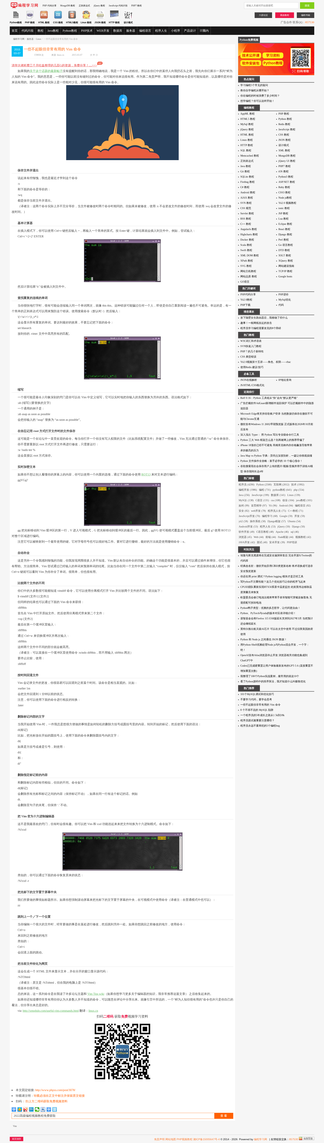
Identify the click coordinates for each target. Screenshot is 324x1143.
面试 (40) (262, 542)
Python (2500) (264, 484)
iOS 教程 (283, 171)
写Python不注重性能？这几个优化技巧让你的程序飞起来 (273, 581)
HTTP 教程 (246, 145)
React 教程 (284, 229)
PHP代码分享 (248, 294)
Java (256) (244, 495)
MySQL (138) (246, 500)
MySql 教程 (247, 124)
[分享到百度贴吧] (43, 1109)
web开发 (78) (258, 510)
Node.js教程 (285, 197)
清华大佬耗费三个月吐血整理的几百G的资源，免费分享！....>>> (54, 65)
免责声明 (159, 1139)
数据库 (117, 30)
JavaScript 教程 (286, 129)
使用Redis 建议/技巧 (251, 367)
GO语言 (244, 281)
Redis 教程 (284, 124)
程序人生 (161, 30)
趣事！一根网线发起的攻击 (256, 323)
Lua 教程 (283, 218)
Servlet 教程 (247, 213)
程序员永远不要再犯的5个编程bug (260, 725)
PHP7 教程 (136, 5)
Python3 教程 (285, 176)
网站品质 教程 (248, 276)
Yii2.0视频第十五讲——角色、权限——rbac (265, 362)
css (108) (275, 500)
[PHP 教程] (30, 18)
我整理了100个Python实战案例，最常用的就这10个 (269, 676)
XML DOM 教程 (249, 255)
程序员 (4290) (246, 484)
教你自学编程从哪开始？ (254, 90)
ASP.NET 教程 (286, 182)
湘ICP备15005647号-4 (206, 1139)
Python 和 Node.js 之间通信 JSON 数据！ (263, 639)
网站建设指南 (286, 266)
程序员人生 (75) (277, 510)
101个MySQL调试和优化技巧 (257, 694)
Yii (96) (273, 505)
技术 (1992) (297, 484)
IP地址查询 (284, 380)
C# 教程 (244, 187)
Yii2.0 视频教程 (287, 203)
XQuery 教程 (285, 260)
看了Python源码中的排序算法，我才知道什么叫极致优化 (273, 681)
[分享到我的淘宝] (48, 1109)
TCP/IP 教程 (285, 271)
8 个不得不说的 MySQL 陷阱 (256, 710)
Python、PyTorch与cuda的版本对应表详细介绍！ (268, 613)
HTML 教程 (247, 134)
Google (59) (286, 516)
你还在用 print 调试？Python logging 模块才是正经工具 (271, 576)
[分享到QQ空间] (19, 1109)
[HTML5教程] (72, 18)
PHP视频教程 (184, 1139)
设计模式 (283, 145)
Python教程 (70, 30)
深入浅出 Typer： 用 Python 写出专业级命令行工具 (269, 434)
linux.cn (60, 55)
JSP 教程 (283, 213)
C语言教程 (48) (265, 531)
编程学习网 (18, 39)
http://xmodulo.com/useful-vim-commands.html (51, 1010)
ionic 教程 (284, 208)
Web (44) (259, 537)
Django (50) (298, 526)
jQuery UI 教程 (286, 161)
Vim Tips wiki (95, 993)
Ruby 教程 (284, 187)
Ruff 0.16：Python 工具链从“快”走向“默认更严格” (269, 398)
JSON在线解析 (248, 380)
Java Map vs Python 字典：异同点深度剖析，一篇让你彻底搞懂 (276, 455)
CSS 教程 (283, 134)
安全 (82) (244, 510)
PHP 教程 (283, 113)
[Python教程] (16, 18)
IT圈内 (204, 30)
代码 (281, 305)
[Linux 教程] (86, 18)
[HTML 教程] (44, 18)
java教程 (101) (304, 500)
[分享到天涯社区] (54, 1109)
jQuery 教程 (99, 5)
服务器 (130, 30)
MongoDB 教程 (67, 5)
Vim (15, 1126)
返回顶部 (16, 1139)
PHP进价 (283, 294)
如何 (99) (244, 505)
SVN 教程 (246, 203)
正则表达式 (84, 5)
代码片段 (28, 30)
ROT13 (146, 474)
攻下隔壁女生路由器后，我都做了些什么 (264, 317)
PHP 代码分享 (49, 5)
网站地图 (170, 1139)
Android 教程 (247, 192)
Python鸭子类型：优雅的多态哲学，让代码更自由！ (270, 608)
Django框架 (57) (277, 521)
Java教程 (53, 30)
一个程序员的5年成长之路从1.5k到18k (262, 715)
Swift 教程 (246, 250)
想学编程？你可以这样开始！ (257, 101)
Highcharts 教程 (249, 234)
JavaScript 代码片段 (118, 5)
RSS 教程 (245, 218)
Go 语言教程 (285, 245)
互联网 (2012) (281, 484)
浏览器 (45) (245, 537)
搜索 (307, 5)
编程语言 (145, 30)
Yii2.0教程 (246, 299)
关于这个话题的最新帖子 (46, 71)
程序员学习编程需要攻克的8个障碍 (260, 328)
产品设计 (190, 30)
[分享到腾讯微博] (31, 1109)
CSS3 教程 (284, 192)
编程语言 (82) (303, 505)
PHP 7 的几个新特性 (252, 351)
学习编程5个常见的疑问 (254, 85)
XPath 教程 (246, 260)
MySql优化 (284, 299)
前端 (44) (271, 537)
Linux (38, 39)
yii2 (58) (243, 521)
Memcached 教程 (249, 155)
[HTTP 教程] (114, 18)
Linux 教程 (246, 140)
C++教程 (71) (295, 510)
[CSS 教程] (58, 18)
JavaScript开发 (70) (249, 516)
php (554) (299, 489)
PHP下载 (245, 305)
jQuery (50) (284, 526)
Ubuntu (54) (294, 521)
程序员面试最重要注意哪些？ (257, 720)
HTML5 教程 (247, 119)
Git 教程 (245, 171)
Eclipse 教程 (285, 224)
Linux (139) (293, 495)
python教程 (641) (282, 489)
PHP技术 (87, 30)
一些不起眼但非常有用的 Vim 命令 (260, 704)
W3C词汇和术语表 (251, 341)
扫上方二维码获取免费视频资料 (47, 1101)
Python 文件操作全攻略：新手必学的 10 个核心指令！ (271, 461)
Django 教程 (285, 234)
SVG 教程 (246, 266)
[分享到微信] (37, 1109)
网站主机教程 (248, 271)
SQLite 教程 (247, 176)
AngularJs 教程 (248, 229)
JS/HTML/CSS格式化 (252, 385)
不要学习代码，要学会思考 (256, 699)
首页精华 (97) (259, 505)
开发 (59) (299, 516)
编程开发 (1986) (248, 489)
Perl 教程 (283, 239)
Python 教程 (285, 119)
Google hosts (285, 276)
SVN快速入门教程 (250, 346)
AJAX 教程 (246, 197)
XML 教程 (284, 150)
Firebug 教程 (247, 182)
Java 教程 (245, 166)
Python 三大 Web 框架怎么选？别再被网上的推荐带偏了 (272, 440)
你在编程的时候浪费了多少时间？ (260, 95)
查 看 (223, 1115)
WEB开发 (103, 30)
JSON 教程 (284, 140)
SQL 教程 (245, 150)
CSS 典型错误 (248, 356)
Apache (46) (282, 531)
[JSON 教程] (100, 18)
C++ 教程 (245, 224)
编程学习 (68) (270, 516)
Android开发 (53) (248, 526)
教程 (41, 30)
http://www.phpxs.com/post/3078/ (55, 1090)
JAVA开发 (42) (247, 542)
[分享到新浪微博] (25, 1109)
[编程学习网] (24, 7)
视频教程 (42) (303, 537)
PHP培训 (292, 542)
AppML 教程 (247, 113)
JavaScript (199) (260, 495)
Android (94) (286, 505)
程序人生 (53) (268, 526)
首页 (15, 30)
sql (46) (295, 531)
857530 (309, 22)
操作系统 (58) (258, 521)
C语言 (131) (262, 500)
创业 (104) (288, 500)
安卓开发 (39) (277, 542)
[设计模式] (128, 18)
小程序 (175, 30)
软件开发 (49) (246, 531)
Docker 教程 (247, 239)
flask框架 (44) (285, 537)
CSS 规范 (245, 208)
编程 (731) (265, 489)
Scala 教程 (246, 245)
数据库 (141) (278, 495)
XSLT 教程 (284, 255)
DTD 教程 (284, 250)
